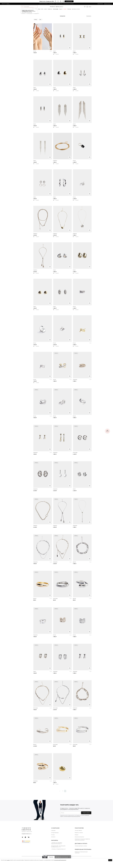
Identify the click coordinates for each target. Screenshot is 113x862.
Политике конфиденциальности (60, 860)
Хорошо (110, 860)
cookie (8, 860)
